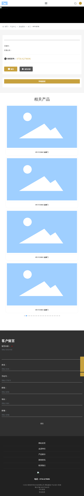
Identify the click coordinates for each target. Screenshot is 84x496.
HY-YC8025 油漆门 (41, 310)
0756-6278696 (24, 58)
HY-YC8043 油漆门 (41, 152)
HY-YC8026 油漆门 (41, 205)
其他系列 (22, 27)
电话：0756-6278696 (42, 479)
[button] (24, 315)
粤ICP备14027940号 (42, 487)
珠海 (59, 485)
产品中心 (13, 27)
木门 (29, 27)
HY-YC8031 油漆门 (41, 257)
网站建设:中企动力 (51, 485)
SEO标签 (42, 489)
